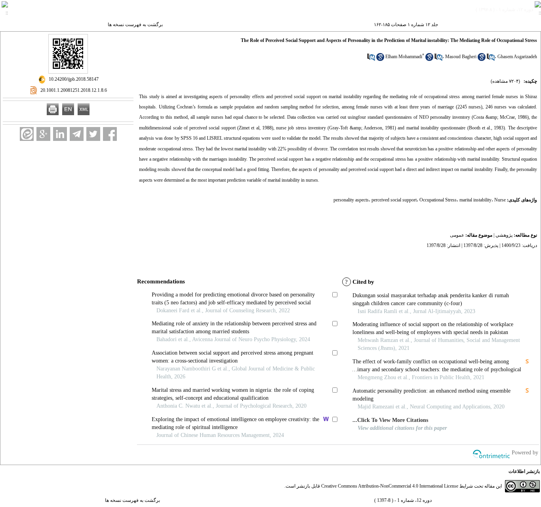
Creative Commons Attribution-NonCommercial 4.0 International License (389, 486)
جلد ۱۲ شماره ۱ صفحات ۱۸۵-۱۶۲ (406, 24)
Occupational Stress (438, 200)
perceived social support (394, 200)
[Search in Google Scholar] (429, 59)
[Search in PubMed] (438, 59)
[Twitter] (93, 134)
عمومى (457, 235)
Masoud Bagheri (460, 56)
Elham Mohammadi (403, 56)
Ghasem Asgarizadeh (517, 56)
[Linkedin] (60, 134)
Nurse (500, 200)
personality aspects (351, 200)
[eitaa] (27, 134)
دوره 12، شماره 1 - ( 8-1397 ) (403, 500)
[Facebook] (110, 134)
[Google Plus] (43, 134)
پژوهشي (503, 235)
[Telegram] (77, 134)
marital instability (475, 200)
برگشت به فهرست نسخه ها (135, 24)
